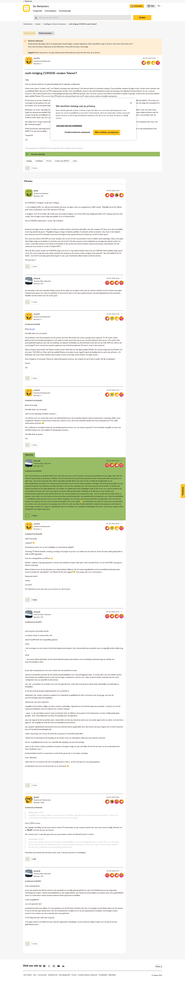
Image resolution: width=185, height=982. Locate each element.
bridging (29, 161)
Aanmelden (138, 6)
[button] (158, 57)
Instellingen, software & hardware (55, 24)
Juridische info (52, 975)
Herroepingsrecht (64, 975)
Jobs (34, 975)
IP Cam (48, 161)
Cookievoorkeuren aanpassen (77, 132)
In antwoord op (32, 324)
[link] (30, 33)
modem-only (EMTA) (62, 161)
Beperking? (112, 975)
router (75, 161)
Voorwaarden (42, 975)
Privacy (74, 975)
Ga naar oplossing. (38, 154)
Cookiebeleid (103, 975)
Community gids (65, 11)
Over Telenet (27, 975)
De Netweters (41, 6)
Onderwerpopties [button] (45, 33)
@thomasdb (32, 812)
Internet (38, 24)
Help (152, 6)
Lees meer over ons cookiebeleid (69, 126)
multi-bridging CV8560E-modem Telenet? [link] (83, 24)
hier (86, 47)
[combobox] (82, 17)
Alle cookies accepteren (106, 132)
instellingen (39, 161)
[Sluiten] (131, 103)
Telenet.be (28, 1)
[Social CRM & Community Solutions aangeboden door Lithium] (159, 966)
